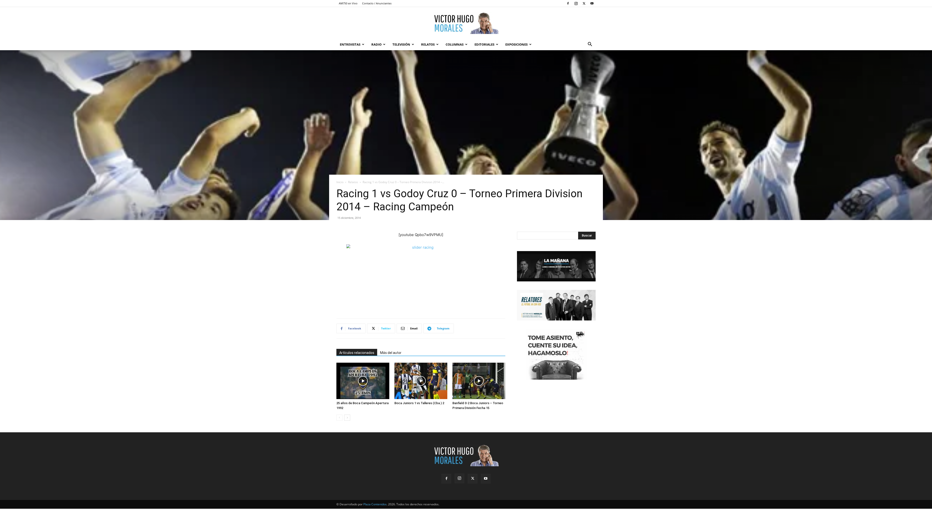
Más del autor (390, 353)
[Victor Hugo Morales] (466, 23)
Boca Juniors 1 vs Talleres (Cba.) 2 (419, 403)
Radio (376, 44)
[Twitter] (584, 3)
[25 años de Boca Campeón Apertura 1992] (362, 381)
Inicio (339, 182)
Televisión (401, 44)
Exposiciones (516, 44)
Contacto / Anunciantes (376, 3)
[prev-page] (339, 418)
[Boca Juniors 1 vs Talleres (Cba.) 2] (420, 381)
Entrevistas (350, 44)
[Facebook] (568, 3)
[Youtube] (592, 3)
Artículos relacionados (356, 353)
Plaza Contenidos (375, 504)
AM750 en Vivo (348, 3)
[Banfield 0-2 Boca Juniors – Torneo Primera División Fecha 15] (478, 381)
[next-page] (347, 418)
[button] (590, 44)
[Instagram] (576, 3)
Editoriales (484, 44)
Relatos (428, 44)
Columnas (455, 44)
